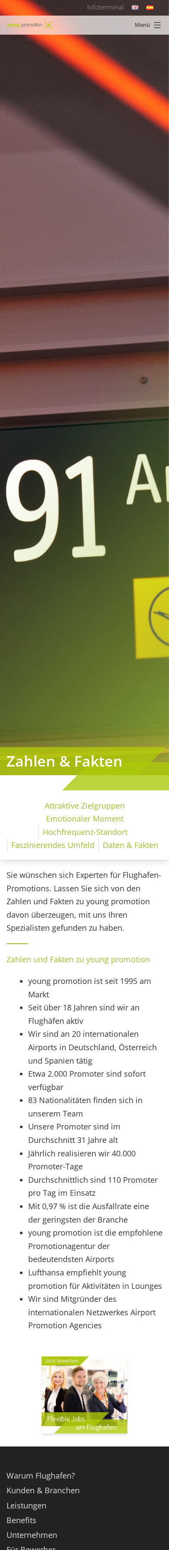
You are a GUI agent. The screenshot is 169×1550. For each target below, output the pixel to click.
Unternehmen (31, 1535)
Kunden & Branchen (43, 1490)
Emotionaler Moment (85, 818)
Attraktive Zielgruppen (85, 805)
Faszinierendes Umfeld (52, 845)
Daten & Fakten (130, 845)
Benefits (21, 1520)
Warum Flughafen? (40, 1475)
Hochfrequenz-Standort (84, 832)
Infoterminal (105, 7)
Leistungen (26, 1505)
